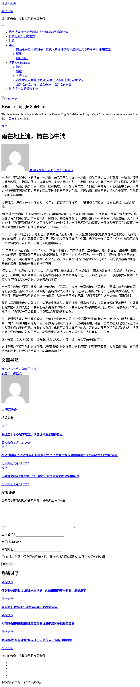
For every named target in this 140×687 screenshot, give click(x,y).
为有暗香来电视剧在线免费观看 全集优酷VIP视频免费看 (37, 623)
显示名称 (8, 534)
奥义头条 (7, 11)
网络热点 (7, 582)
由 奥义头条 (37, 170)
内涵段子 (63, 49)
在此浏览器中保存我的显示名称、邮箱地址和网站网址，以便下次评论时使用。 (57, 556)
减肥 (19, 71)
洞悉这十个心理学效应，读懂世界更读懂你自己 (32, 434)
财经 (12, 40)
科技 (22, 36)
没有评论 (67, 170)
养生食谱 (49, 80)
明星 (19, 53)
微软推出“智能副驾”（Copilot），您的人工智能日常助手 (36, 640)
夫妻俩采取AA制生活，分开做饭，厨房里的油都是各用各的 (40, 476)
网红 (22, 58)
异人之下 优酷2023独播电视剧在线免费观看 (29, 607)
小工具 (10, 118)
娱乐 (12, 45)
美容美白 (22, 75)
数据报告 (23, 88)
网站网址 (7, 549)
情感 (19, 62)
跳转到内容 (8, 3)
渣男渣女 (43, 84)
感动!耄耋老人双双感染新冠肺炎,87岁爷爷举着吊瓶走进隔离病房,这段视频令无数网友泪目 (59, 455)
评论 (4, 527)
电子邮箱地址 (11, 541)
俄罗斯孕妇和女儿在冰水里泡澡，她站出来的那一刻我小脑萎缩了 (43, 590)
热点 (39, 32)
